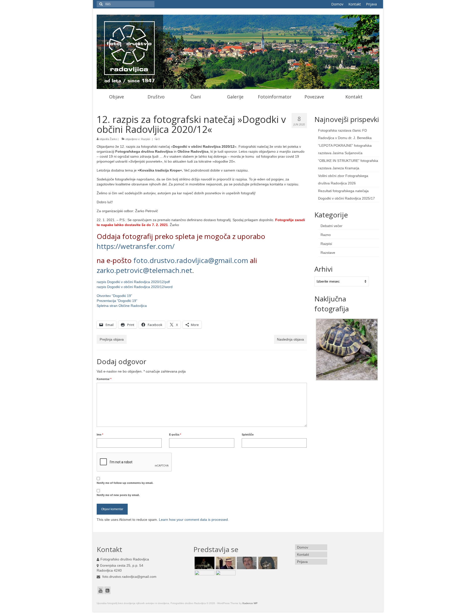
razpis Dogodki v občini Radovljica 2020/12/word (135, 287)
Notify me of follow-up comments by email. (125, 482)
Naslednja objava (290, 339)
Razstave (328, 253)
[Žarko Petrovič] (203, 576)
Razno (326, 235)
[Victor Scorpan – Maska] (203, 563)
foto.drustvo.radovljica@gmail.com (190, 260)
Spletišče (248, 434)
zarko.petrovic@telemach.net (144, 270)
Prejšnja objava (112, 339)
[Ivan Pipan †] (225, 563)
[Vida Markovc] (225, 576)
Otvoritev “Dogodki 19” (114, 296)
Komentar (104, 379)
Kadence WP (250, 603)
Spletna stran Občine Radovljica (122, 306)
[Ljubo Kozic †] (267, 563)
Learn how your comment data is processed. (194, 520)
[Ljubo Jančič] (246, 563)
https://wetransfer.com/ (136, 246)
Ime (100, 434)
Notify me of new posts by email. (118, 495)
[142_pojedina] (347, 349)
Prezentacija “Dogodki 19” (117, 301)
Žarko (113, 139)
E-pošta (175, 434)
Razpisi (145, 139)
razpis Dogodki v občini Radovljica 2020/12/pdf (133, 282)
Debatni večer (331, 226)
